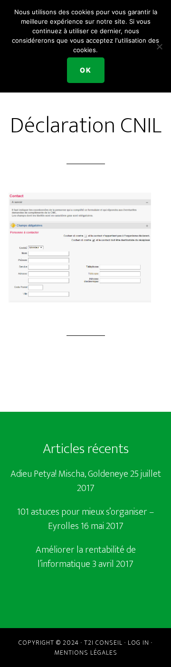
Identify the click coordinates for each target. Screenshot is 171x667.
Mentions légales (85, 652)
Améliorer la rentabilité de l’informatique (86, 557)
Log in (138, 642)
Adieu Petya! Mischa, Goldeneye (69, 474)
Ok (86, 70)
